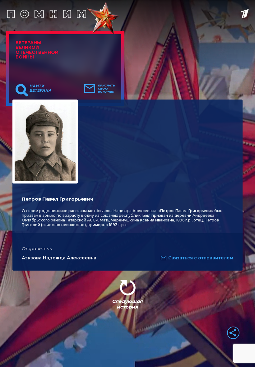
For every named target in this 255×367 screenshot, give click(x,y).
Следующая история (127, 304)
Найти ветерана (41, 88)
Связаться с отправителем (200, 258)
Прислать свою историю (106, 88)
